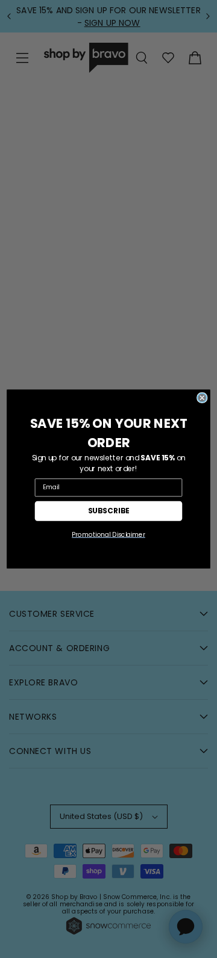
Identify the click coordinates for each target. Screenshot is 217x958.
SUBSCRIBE (109, 510)
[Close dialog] (202, 398)
